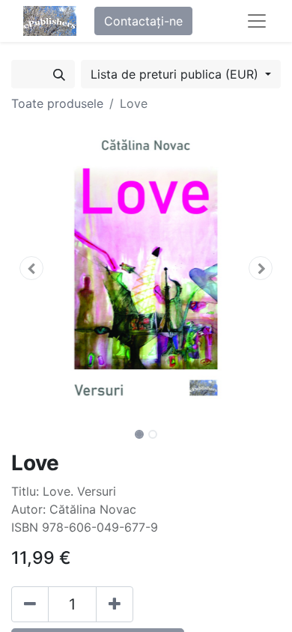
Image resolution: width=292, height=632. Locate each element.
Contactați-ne (143, 20)
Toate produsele (57, 103)
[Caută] (59, 74)
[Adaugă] (114, 604)
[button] (31, 268)
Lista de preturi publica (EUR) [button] (176, 74)
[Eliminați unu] (30, 604)
